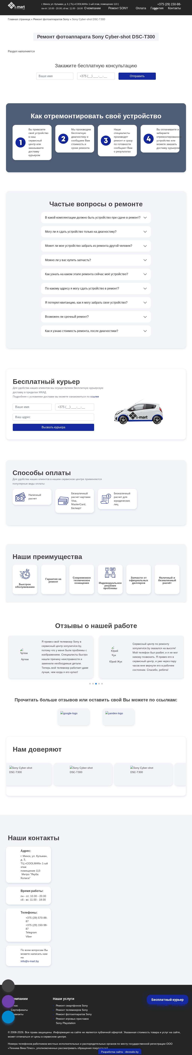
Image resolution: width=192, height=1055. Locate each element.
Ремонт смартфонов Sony (72, 1005)
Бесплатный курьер (168, 1000)
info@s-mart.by (30, 961)
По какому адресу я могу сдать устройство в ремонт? (82, 288)
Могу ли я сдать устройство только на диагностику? (80, 231)
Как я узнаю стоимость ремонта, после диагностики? (81, 331)
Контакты (174, 8)
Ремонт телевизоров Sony (72, 1009)
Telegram (31, 932)
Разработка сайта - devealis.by (120, 1051)
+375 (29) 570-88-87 (36, 919)
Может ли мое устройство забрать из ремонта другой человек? (88, 245)
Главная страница (19, 19)
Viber (29, 936)
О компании (92, 8)
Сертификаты (19, 1009)
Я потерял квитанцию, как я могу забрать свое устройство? (86, 302)
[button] (90, 683)
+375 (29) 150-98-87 (36, 927)
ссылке (94, 396)
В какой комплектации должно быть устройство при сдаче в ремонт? (92, 217)
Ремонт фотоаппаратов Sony (51, 19)
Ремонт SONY (118, 8)
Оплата (141, 8)
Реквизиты (17, 1014)
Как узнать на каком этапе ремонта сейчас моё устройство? (86, 274)
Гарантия (157, 8)
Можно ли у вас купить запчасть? (68, 260)
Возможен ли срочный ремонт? (67, 316)
